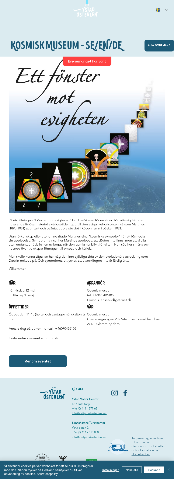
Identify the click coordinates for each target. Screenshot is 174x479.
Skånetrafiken (141, 454)
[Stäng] (168, 470)
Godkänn (154, 470)
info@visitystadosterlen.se (89, 413)
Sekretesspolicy (47, 474)
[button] (7, 10)
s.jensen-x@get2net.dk (114, 300)
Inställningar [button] (110, 470)
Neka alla (132, 470)
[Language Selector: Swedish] (162, 10)
